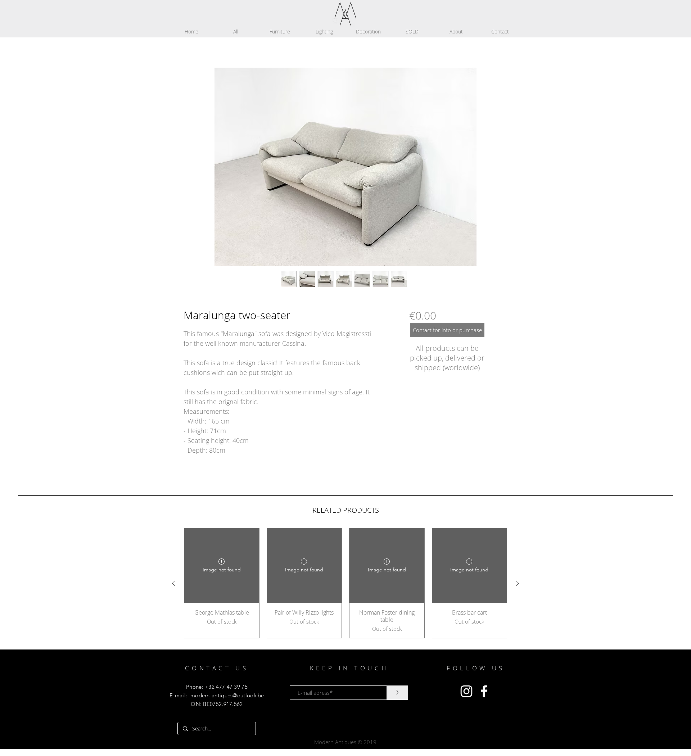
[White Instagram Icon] (466, 691)
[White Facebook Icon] (484, 691)
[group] (345, 583)
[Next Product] (517, 583)
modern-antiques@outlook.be (227, 695)
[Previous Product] (173, 583)
